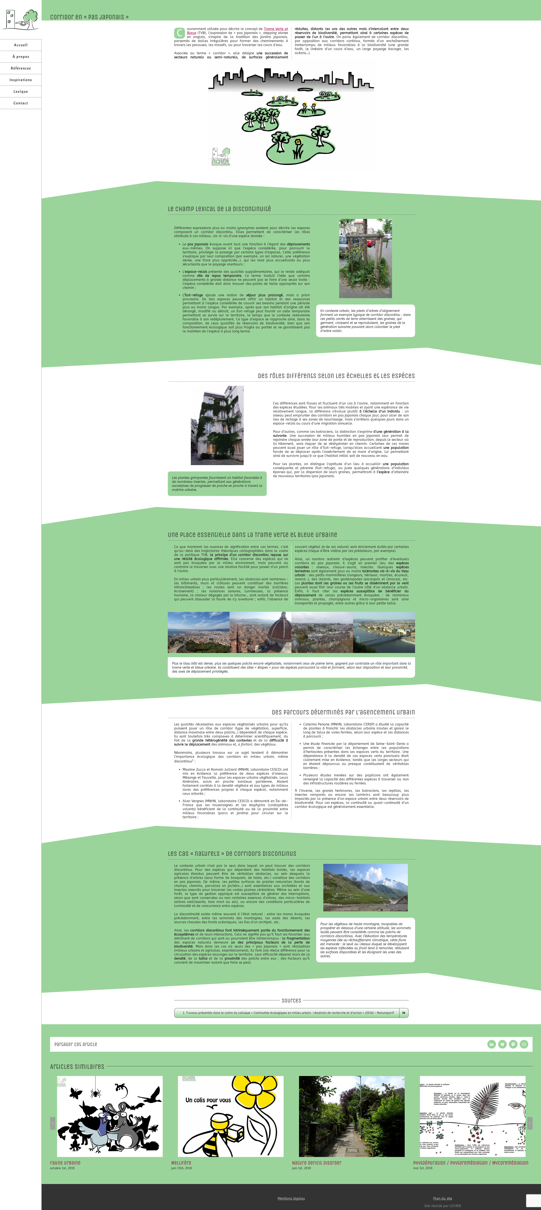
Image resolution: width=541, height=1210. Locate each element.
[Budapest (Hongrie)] (384, 613)
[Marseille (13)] (199, 613)
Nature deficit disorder (196, 1163)
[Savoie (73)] (365, 865)
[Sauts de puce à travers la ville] (291, 61)
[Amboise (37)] (322, 613)
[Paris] (217, 387)
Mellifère (60, 1163)
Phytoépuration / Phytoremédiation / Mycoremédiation (349, 1163)
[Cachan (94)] (365, 221)
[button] (52, 1123)
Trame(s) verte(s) (432, 1163)
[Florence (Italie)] (260, 613)
